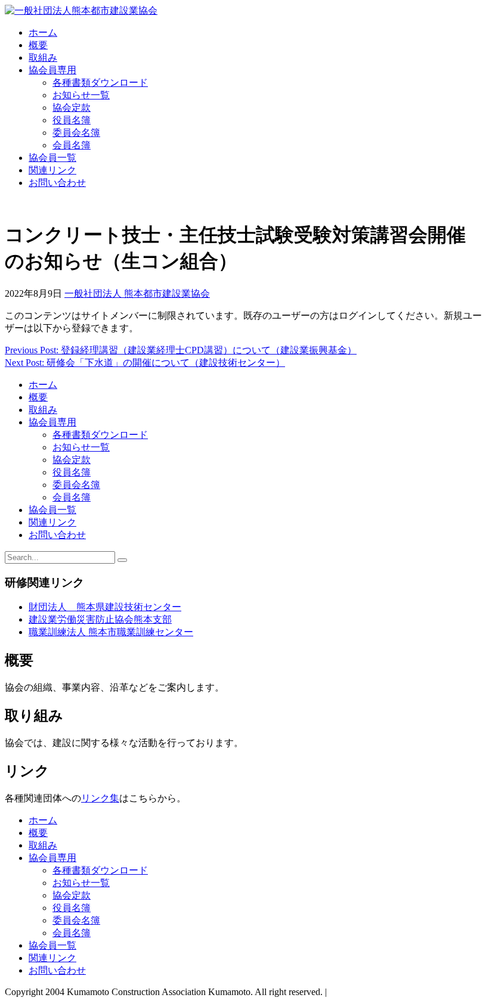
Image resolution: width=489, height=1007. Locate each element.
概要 (38, 45)
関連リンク (52, 170)
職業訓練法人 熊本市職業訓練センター (111, 632)
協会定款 (71, 107)
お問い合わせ (57, 183)
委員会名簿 (76, 133)
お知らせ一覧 (81, 95)
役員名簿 (71, 120)
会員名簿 (71, 145)
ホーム (43, 32)
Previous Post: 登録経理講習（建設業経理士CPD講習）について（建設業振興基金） (181, 350)
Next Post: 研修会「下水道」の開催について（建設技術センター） (145, 363)
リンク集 (100, 798)
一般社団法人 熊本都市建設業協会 (137, 293)
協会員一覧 (52, 158)
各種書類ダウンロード (100, 82)
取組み (43, 57)
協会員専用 (52, 70)
